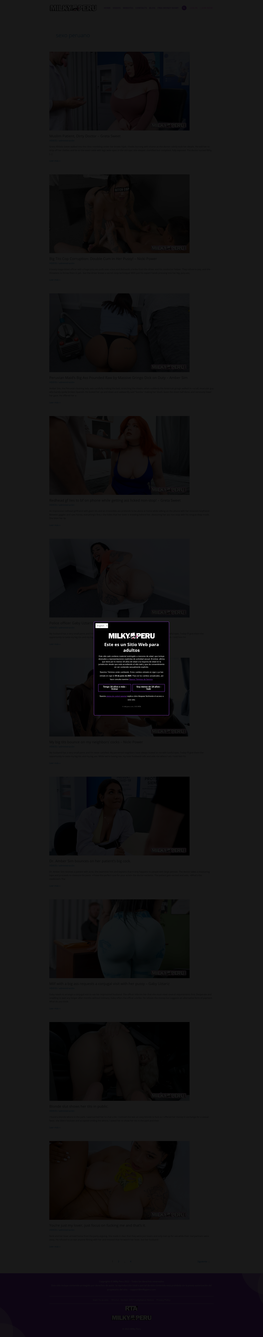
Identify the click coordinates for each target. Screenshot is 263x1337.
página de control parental (116, 696)
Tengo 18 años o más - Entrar (114, 688)
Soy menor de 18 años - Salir (148, 688)
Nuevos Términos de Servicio (141, 679)
